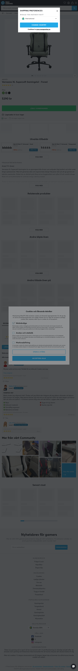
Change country (39, 25)
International (29, 18)
